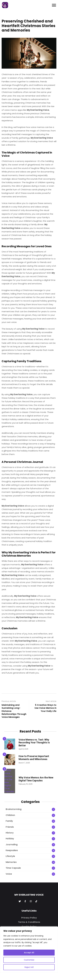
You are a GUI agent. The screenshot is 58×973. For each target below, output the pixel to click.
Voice (9, 873)
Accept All (29, 952)
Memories (11, 862)
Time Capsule (13, 867)
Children (10, 815)
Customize (29, 960)
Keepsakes (12, 850)
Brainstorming (13, 809)
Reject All (29, 967)
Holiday (10, 838)
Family (9, 821)
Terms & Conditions (29, 922)
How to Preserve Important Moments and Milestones (34, 758)
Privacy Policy (29, 917)
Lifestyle (10, 856)
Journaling (12, 844)
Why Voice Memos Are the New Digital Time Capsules (36, 779)
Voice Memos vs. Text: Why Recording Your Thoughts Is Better (34, 742)
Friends (10, 826)
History (10, 832)
